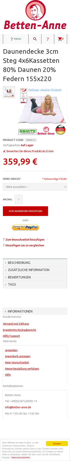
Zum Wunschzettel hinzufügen (24, 239)
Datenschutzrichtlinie (20, 457)
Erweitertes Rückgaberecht (19, 330)
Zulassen (57, 443)
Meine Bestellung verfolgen (22, 368)
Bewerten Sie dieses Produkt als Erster (30, 151)
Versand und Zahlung (16, 323)
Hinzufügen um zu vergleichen (24, 245)
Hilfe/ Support (11, 336)
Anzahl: (8, 199)
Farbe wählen (11, 179)
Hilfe (8, 374)
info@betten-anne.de (18, 407)
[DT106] (9, 92)
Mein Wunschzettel (17, 362)
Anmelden (11, 350)
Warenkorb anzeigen (17, 356)
